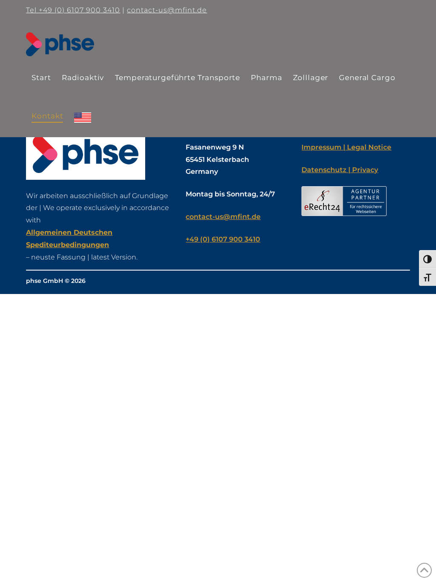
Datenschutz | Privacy (339, 170)
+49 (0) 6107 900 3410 (223, 239)
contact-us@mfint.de (167, 10)
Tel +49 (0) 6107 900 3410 (73, 10)
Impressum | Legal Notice (346, 147)
